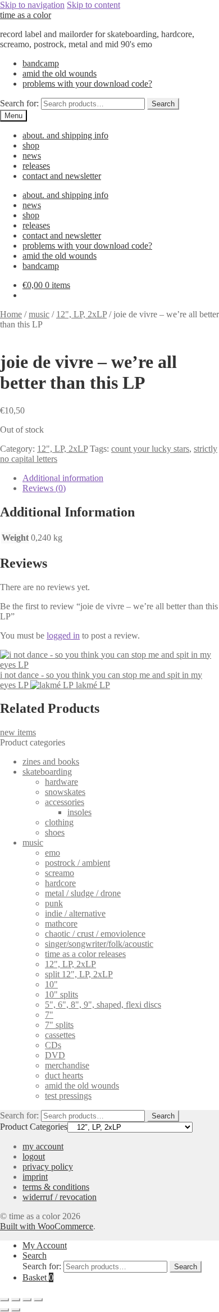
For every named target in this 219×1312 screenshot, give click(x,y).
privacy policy (47, 1166)
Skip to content (93, 5)
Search (163, 104)
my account (42, 1146)
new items (18, 732)
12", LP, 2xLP (81, 314)
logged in (63, 635)
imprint (35, 1176)
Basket (37, 1277)
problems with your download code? (87, 83)
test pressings (68, 1095)
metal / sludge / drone (83, 893)
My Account (44, 1245)
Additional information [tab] (62, 478)
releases (36, 165)
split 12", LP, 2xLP (79, 974)
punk (54, 903)
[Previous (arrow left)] (4, 1309)
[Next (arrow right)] (15, 1309)
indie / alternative (75, 913)
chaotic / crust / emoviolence (95, 933)
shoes (55, 832)
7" (49, 1014)
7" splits (59, 1025)
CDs (53, 1045)
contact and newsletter (61, 176)
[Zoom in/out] (4, 1299)
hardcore (60, 883)
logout (33, 1156)
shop (30, 145)
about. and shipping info (65, 135)
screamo (59, 873)
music (39, 314)
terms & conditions (55, 1187)
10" (51, 984)
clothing (59, 822)
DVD (55, 1055)
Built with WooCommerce (46, 1226)
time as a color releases (85, 954)
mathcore (61, 923)
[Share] (26, 1299)
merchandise (67, 1065)
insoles (79, 812)
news (31, 155)
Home (11, 314)
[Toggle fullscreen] (15, 1299)
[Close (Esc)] (38, 1299)
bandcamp (40, 63)
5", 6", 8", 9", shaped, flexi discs (103, 1004)
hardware (61, 782)
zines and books (50, 761)
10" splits (61, 994)
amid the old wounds (59, 73)
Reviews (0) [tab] (44, 488)
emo (52, 852)
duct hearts (64, 1075)
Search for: (19, 103)
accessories (64, 802)
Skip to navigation (32, 5)
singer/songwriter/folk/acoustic (99, 944)
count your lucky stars (150, 448)
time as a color (25, 15)
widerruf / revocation (59, 1197)
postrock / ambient (77, 863)
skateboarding (47, 771)
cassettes (60, 1035)
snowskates (65, 792)
